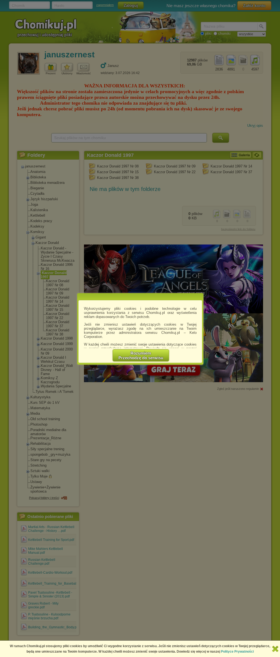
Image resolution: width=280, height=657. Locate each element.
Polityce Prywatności (237, 651)
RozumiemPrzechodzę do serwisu (140, 355)
